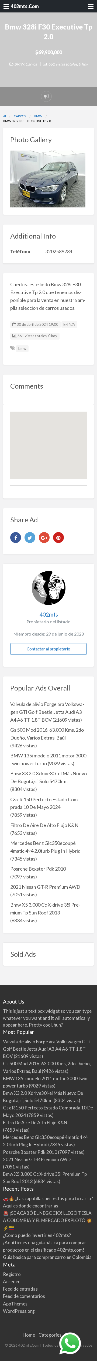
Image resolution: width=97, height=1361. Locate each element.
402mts (48, 614)
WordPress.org (19, 1311)
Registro (12, 1274)
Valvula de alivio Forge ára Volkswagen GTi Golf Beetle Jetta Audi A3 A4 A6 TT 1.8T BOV (47, 712)
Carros (31, 64)
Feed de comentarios (24, 1296)
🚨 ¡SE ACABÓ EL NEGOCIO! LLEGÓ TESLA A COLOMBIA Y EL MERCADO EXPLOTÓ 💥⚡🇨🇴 (47, 1220)
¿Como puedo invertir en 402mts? (37, 1235)
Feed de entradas (20, 1289)
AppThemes (15, 1304)
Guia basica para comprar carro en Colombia (47, 1257)
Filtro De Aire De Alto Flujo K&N (44, 825)
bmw (22, 348)
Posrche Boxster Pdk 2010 (38, 869)
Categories (50, 1335)
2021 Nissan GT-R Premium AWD (45, 887)
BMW (19, 64)
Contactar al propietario (48, 648)
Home (29, 1335)
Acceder (11, 1281)
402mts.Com (25, 6)
